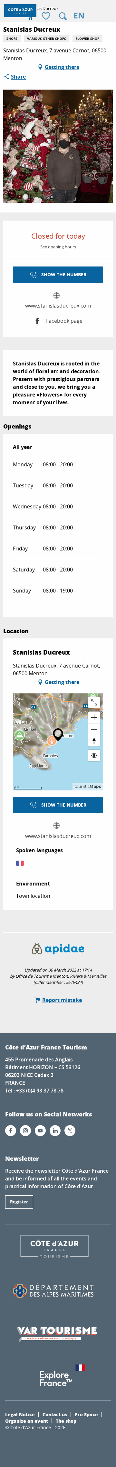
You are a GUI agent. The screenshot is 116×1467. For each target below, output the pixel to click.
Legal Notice (20, 1414)
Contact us (55, 1414)
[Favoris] (47, 16)
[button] (62, 16)
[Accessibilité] (30, 16)
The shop (66, 1421)
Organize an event (26, 1421)
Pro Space (86, 1414)
